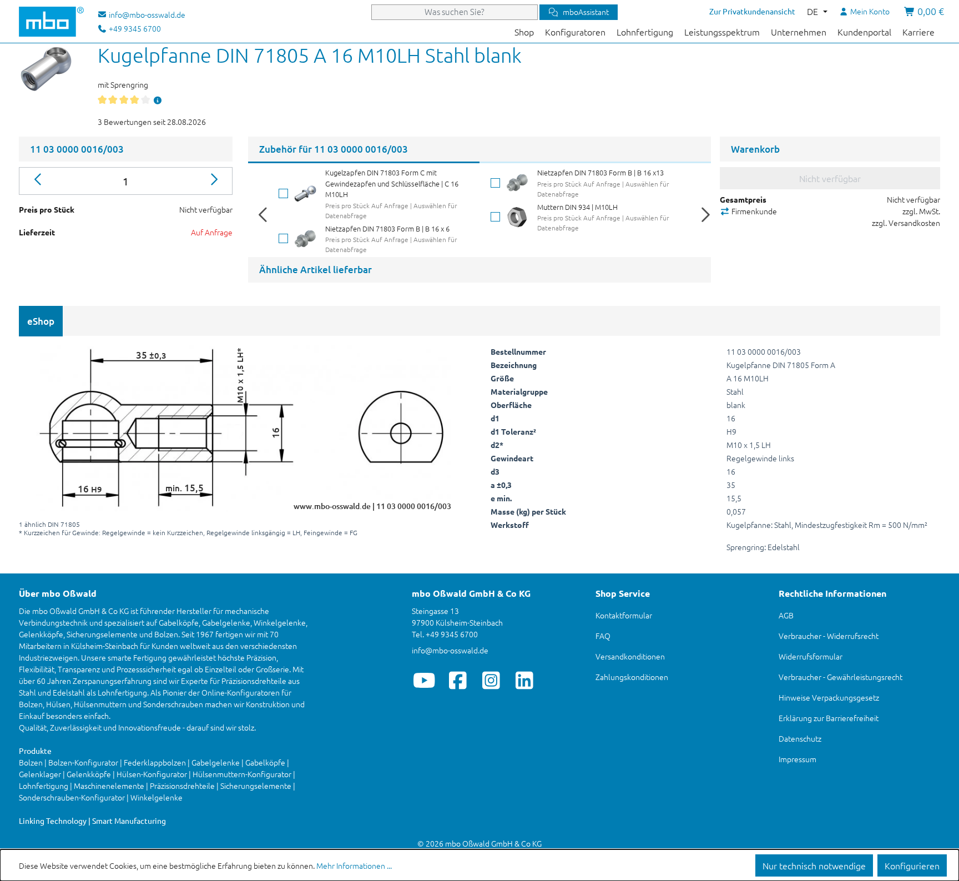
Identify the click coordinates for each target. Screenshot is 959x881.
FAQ (602, 635)
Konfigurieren (912, 865)
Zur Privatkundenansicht (752, 11)
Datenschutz (800, 738)
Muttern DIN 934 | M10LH (577, 207)
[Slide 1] (364, 162)
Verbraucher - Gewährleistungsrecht (840, 676)
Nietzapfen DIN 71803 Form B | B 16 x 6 (387, 228)
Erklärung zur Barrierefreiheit (829, 717)
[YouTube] (424, 680)
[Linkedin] (524, 680)
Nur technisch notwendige (814, 865)
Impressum (797, 758)
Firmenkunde (753, 211)
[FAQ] (158, 99)
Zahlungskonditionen (631, 676)
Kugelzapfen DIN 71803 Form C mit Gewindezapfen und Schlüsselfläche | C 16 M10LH (391, 183)
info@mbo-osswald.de (450, 650)
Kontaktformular (623, 615)
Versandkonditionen (630, 656)
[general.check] (283, 193)
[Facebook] (457, 680)
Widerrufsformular (810, 656)
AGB (786, 615)
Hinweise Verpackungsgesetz (829, 697)
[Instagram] (490, 680)
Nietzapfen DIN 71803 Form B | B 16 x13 (600, 172)
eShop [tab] (40, 321)
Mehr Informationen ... (354, 865)
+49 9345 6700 (134, 28)
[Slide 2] (595, 162)
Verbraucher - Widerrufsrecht (829, 635)
